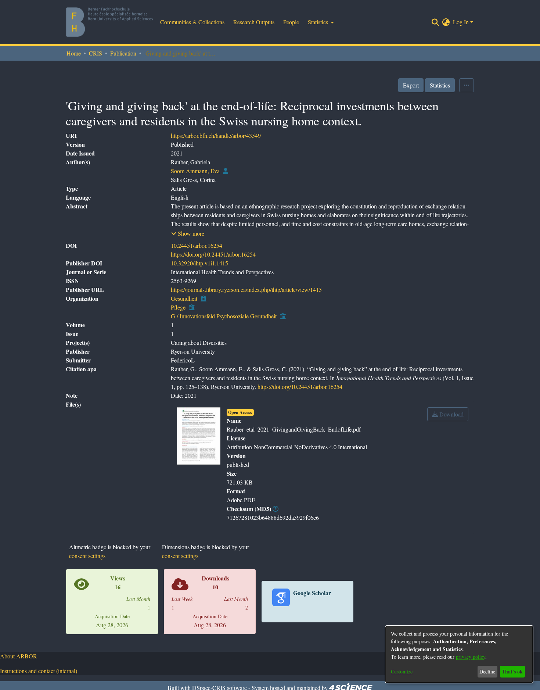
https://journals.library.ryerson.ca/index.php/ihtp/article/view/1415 (246, 289)
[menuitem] (320, 22)
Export (411, 85)
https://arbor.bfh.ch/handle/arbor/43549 (216, 135)
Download (451, 414)
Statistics (440, 85)
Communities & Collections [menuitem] (192, 22)
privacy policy (470, 656)
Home (73, 53)
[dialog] (459, 654)
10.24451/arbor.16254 (196, 245)
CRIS (95, 53)
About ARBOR (18, 656)
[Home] (109, 22)
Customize (402, 671)
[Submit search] (435, 22)
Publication (123, 53)
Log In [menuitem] (461, 22)
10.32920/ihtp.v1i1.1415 (199, 263)
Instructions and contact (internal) (38, 671)
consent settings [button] (87, 555)
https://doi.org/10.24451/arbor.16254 (213, 254)
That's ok (512, 671)
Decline (487, 671)
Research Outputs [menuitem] (253, 22)
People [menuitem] (291, 22)
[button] (188, 233)
